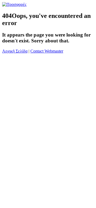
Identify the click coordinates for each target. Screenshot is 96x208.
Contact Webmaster (46, 51)
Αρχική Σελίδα (14, 51)
